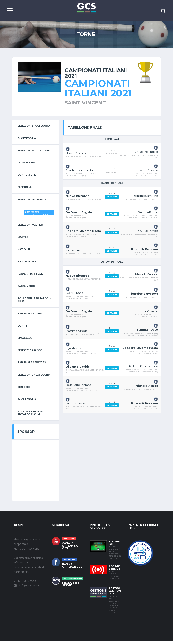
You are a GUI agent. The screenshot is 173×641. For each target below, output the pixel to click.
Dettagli (112, 197)
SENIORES (24, 386)
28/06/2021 (32, 212)
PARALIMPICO (26, 286)
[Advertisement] (48, 469)
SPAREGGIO (25, 337)
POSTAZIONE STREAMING (117, 567)
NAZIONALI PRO (27, 261)
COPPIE (22, 325)
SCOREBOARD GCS (118, 543)
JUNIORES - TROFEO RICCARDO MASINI (30, 413)
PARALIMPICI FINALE (30, 273)
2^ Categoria (27, 399)
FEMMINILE (25, 187)
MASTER (23, 237)
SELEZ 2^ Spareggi (30, 350)
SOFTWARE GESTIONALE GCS (117, 591)
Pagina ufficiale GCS (72, 565)
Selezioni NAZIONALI (32, 199)
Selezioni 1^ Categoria (34, 150)
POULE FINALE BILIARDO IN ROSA (34, 299)
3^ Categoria (27, 138)
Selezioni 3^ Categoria (34, 125)
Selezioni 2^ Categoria (34, 374)
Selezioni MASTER (30, 224)
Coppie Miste (27, 174)
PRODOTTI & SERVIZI (70, 584)
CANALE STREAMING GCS (70, 546)
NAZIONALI (24, 249)
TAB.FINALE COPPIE (30, 313)
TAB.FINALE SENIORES (32, 362)
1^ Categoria (26, 162)
